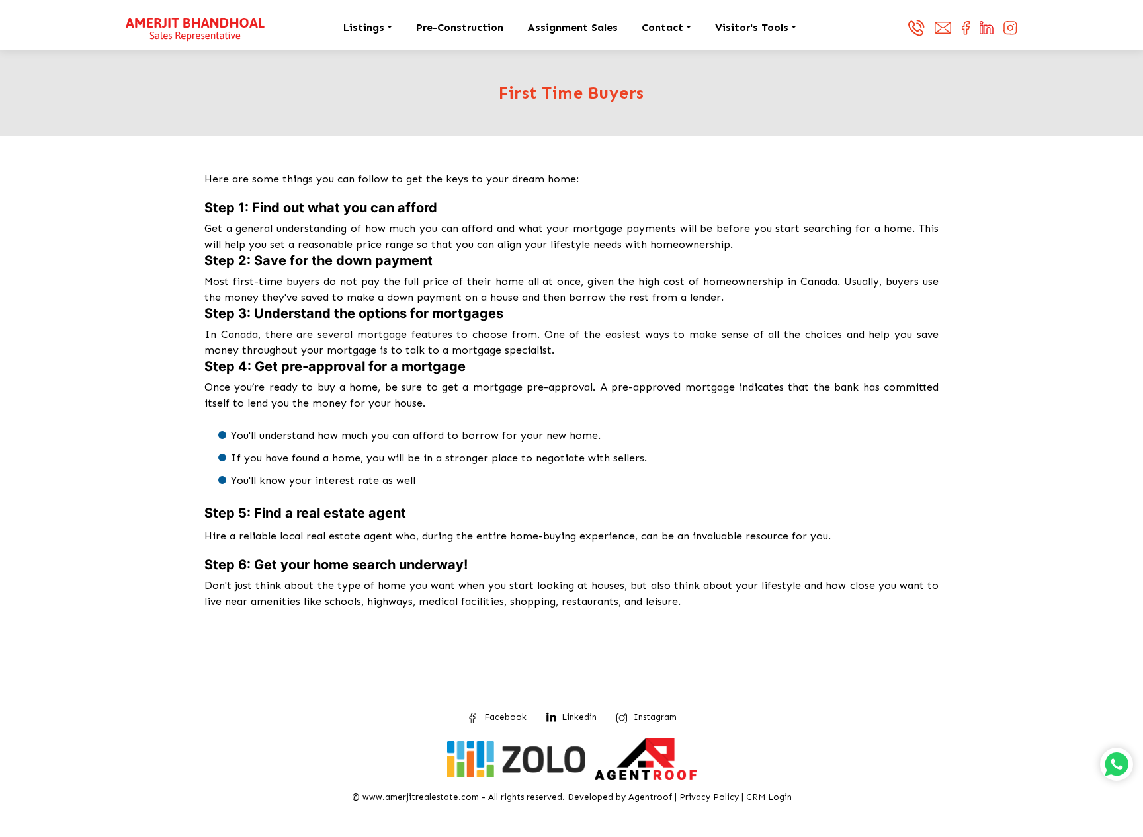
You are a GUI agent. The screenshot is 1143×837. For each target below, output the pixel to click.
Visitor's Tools (751, 27)
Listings (363, 27)
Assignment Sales (572, 27)
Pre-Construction (459, 27)
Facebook (505, 717)
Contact (662, 27)
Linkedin (579, 717)
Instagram (655, 717)
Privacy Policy (709, 797)
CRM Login (769, 797)
